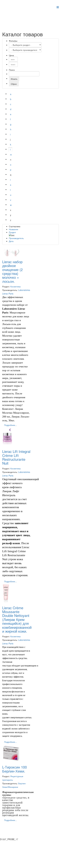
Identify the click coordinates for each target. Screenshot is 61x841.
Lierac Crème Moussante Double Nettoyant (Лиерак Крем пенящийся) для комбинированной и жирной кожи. (17, 619)
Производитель (16, 238)
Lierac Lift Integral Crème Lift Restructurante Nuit (16, 457)
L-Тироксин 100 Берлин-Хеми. (14, 768)
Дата (11, 241)
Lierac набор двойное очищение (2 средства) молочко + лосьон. (12, 271)
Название (13, 229)
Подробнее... (10, 425)
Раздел (12, 232)
